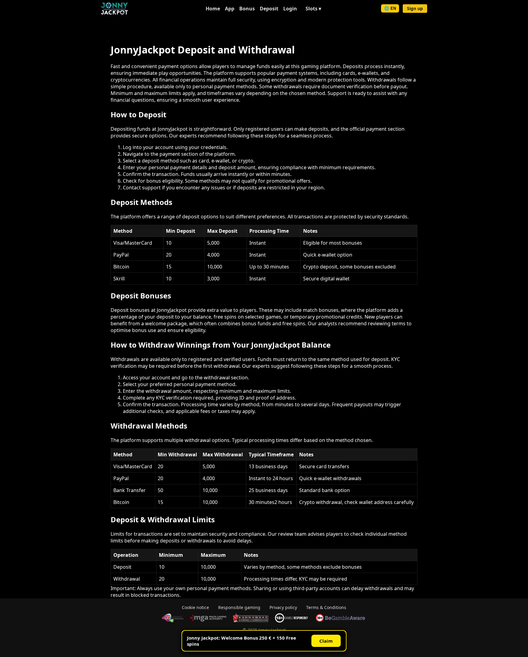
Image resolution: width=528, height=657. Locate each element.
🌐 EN (390, 8)
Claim (326, 641)
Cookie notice (195, 607)
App (229, 8)
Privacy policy (283, 607)
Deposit (269, 8)
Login (290, 8)
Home (213, 8)
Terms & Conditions (326, 607)
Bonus (247, 8)
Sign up (415, 8)
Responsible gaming (239, 607)
